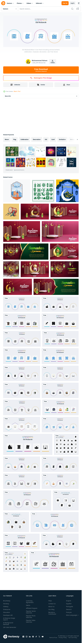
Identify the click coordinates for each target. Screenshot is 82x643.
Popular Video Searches (30, 620)
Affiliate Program (31, 607)
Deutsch (67, 609)
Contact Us (51, 603)
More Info (8, 95)
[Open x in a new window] (39, 638)
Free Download (41, 70)
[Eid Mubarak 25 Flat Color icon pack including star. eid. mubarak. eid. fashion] (15, 560)
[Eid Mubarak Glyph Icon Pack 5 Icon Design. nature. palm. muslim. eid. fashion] (66, 500)
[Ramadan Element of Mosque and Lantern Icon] (43, 190)
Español (67, 603)
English (67, 600)
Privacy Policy (63, 638)
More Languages (70, 614)
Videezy (5, 606)
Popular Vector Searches (30, 611)
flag (14, 139)
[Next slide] (74, 138)
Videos (28, 3)
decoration (36, 139)
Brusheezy (6, 600)
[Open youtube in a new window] (42, 638)
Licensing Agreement (29, 601)
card (53, 139)
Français (67, 612)
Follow (53, 62)
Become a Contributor (51, 612)
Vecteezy (6, 603)
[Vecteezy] (3, 3)
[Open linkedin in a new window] (30, 638)
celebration (24, 139)
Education (6, 612)
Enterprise (6, 609)
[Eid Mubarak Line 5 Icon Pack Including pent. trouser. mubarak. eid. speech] (22, 407)
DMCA (28, 605)
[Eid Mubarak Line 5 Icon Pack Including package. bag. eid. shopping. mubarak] (27, 500)
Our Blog (51, 609)
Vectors (9, 3)
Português (68, 606)
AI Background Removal (8, 623)
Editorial (39, 3)
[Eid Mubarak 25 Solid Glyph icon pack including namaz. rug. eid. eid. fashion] (66, 443)
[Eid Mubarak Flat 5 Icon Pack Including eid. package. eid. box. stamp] (21, 463)
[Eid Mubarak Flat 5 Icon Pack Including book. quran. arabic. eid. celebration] (60, 372)
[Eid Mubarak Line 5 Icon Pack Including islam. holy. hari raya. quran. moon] (21, 480)
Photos (19, 3)
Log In (72, 3)
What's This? (17, 91)
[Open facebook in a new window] (23, 638)
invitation (62, 139)
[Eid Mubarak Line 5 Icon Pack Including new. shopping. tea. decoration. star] (22, 338)
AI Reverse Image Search (9, 618)
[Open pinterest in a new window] (33, 638)
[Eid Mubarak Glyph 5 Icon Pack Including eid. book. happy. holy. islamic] (60, 303)
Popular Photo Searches (30, 616)
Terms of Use (53, 638)
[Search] (72, 9)
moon (7, 139)
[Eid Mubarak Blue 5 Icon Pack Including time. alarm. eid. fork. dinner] (55, 521)
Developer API (8, 614)
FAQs (49, 600)
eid (46, 139)
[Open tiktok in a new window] (36, 638)
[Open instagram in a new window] (26, 638)
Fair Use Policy (73, 638)
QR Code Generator (6, 627)
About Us (51, 606)
